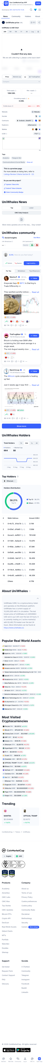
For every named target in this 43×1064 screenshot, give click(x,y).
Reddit (24, 988)
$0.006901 (17, 770)
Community (26, 971)
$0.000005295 (19, 788)
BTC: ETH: (17, 10)
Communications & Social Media (14, 162)
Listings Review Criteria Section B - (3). (19, 174)
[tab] (25, 77)
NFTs (4, 935)
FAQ (3, 980)
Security (25, 923)
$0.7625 (14, 777)
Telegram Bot (16, 158)
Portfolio (5, 940)
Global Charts (7, 931)
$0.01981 (19, 734)
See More (37, 237)
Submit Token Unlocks (14, 188)
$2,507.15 (17, 744)
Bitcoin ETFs (7, 914)
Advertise (6, 893)
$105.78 (15, 741)
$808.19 (15, 755)
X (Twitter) (26, 967)
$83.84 (17, 748)
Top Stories (6, 906)
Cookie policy (27, 906)
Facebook (25, 984)
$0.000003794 (18, 792)
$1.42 (14, 737)
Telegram (25, 975)
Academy (5, 889)
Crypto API (6, 918)
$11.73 (16, 759)
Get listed (5, 967)
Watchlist (5, 944)
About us (25, 889)
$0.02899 (16, 795)
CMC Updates (7, 910)
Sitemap (5, 952)
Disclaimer (26, 914)
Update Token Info (12, 184)
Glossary (5, 984)
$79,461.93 (17, 730)
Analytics (6, 158)
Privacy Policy (27, 897)
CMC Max (6, 901)
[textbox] (24, 257)
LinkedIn (25, 992)
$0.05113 (16, 726)
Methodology (27, 918)
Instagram (26, 980)
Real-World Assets (9, 927)
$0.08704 (18, 785)
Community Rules (28, 910)
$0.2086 (16, 774)
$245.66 (16, 781)
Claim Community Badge (14, 192)
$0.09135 (13, 752)
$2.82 (20, 763)
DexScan (5, 923)
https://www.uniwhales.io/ (14, 628)
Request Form (7, 971)
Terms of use (27, 893)
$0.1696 (16, 766)
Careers (25, 927)
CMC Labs (6, 897)
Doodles (5, 948)
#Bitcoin (11, 376)
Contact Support (8, 975)
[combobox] (21, 82)
